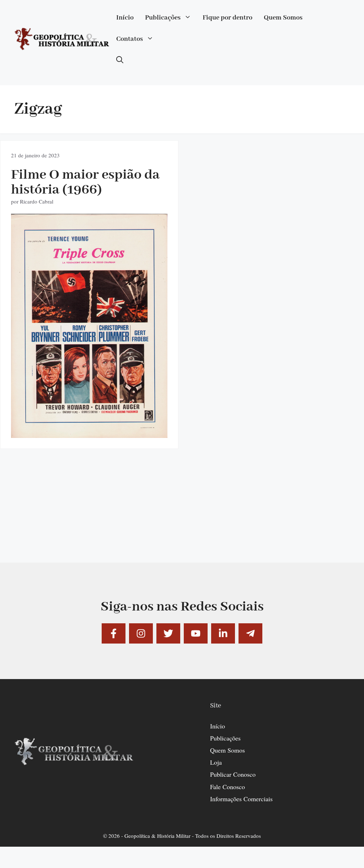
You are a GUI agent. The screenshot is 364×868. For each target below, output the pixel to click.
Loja (216, 762)
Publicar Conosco (233, 774)
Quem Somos (283, 17)
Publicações (163, 17)
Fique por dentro (227, 17)
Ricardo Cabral (36, 201)
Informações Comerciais (241, 798)
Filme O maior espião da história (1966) (85, 182)
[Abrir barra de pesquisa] (120, 60)
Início (125, 17)
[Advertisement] (182, 513)
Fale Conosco (227, 786)
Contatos (129, 39)
